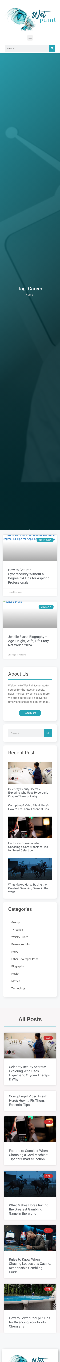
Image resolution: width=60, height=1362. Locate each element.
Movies (15, 981)
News (14, 952)
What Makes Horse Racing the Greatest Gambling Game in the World (28, 888)
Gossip (15, 922)
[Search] (52, 48)
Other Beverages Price (24, 959)
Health (15, 974)
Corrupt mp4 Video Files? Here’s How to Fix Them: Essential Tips (28, 807)
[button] (30, 38)
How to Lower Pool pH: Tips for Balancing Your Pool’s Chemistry (29, 1322)
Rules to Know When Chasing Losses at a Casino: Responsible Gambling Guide (30, 1266)
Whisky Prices (19, 937)
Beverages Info (20, 944)
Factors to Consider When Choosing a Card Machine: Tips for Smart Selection (28, 847)
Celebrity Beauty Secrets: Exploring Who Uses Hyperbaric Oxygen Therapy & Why (28, 793)
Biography (17, 966)
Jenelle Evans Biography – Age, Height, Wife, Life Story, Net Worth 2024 (28, 641)
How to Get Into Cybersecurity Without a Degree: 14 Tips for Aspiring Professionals (28, 576)
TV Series (17, 930)
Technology (18, 988)
